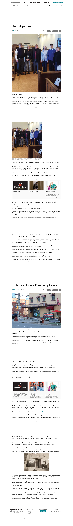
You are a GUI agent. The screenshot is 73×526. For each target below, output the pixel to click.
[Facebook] (15, 2)
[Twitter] (17, 2)
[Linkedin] (55, 31)
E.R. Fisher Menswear (33, 191)
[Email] (57, 31)
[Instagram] (13, 2)
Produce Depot (16, 191)
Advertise (29, 513)
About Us (29, 510)
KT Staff (14, 30)
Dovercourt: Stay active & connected (50, 192)
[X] (50, 31)
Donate (30, 512)
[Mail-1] (11, 2)
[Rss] (19, 2)
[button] (62, 6)
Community (14, 24)
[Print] (60, 31)
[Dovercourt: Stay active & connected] (52, 185)
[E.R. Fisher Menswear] (36, 185)
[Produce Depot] (20, 185)
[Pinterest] (53, 31)
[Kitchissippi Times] (36, 2)
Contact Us (30, 511)
